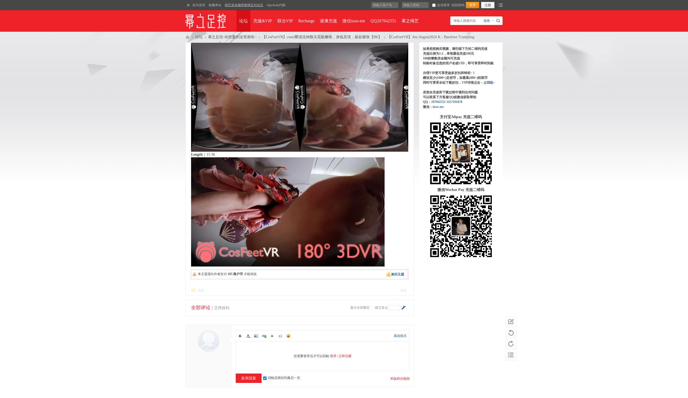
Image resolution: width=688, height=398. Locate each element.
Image (256, 336)
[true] (499, 21)
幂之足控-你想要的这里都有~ (232, 37)
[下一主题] (511, 344)
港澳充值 (328, 21)
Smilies (288, 336)
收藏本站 (215, 5)
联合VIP (285, 21)
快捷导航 (501, 5)
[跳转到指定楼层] (403, 307)
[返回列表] (511, 355)
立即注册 (345, 356)
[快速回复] (511, 322)
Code (280, 336)
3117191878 (454, 102)
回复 (201, 290)
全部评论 (200, 307)
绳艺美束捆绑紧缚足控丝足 (244, 5)
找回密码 (458, 5)
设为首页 (198, 5)
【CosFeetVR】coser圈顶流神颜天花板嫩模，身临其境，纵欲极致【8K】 (322, 37)
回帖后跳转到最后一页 (284, 378)
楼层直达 (381, 308)
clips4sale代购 (276, 5)
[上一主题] (511, 333)
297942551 (438, 102)
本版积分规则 (400, 379)
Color (248, 336)
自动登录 (443, 5)
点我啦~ (489, 82)
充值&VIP (262, 21)
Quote (272, 336)
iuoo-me (438, 107)
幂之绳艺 (410, 21)
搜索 (486, 21)
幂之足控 (187, 37)
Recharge (306, 21)
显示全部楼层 (360, 308)
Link (264, 336)
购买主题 (397, 274)
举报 (403, 290)
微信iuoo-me (353, 21)
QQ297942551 (383, 21)
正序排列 (221, 308)
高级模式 (400, 336)
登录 (333, 356)
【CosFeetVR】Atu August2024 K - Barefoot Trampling (430, 37)
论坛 (243, 21)
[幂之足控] (188, 5)
